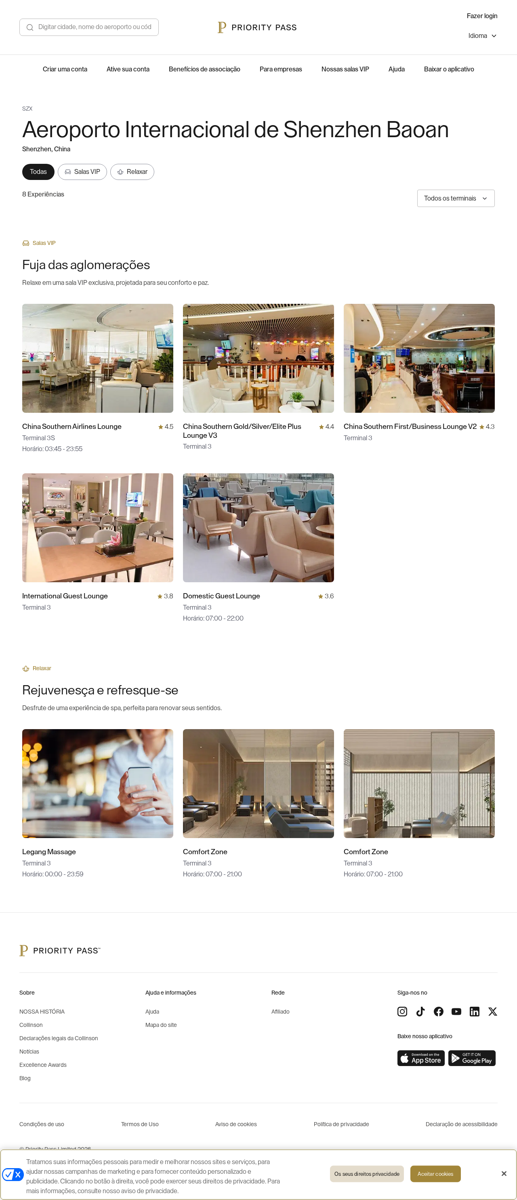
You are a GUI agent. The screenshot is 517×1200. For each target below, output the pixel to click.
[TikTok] (420, 1011)
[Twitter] (493, 1011)
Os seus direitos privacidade (366, 1174)
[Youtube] (456, 1011)
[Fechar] (504, 1174)
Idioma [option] (478, 36)
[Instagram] (402, 1011)
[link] (421, 1058)
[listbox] (483, 37)
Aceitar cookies (435, 1174)
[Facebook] (438, 1011)
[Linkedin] (474, 1011)
